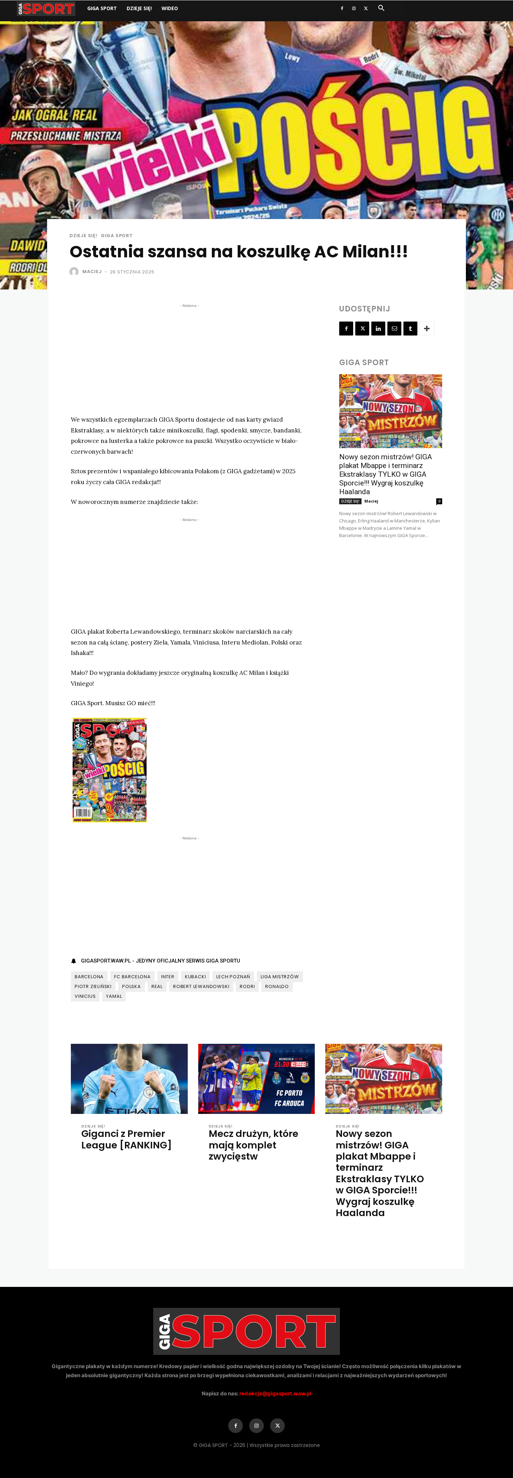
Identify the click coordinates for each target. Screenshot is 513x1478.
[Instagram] (354, 8)
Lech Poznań (233, 976)
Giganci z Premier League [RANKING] (126, 1139)
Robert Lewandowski (201, 986)
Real (157, 986)
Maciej (92, 271)
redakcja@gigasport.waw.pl (275, 1393)
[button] (381, 9)
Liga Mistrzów (280, 976)
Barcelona (89, 976)
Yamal (114, 996)
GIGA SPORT (102, 8)
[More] (426, 328)
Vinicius (85, 996)
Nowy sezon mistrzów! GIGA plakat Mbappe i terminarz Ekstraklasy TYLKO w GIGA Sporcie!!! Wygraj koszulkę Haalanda (385, 474)
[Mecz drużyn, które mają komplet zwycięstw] (256, 1079)
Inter (167, 976)
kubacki (195, 976)
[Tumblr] (410, 328)
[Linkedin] (378, 328)
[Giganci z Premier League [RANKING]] (129, 1079)
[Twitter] (365, 8)
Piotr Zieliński (93, 986)
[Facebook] (342, 8)
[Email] (394, 328)
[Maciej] (75, 271)
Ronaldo (277, 986)
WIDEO (170, 8)
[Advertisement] (189, 358)
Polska (131, 986)
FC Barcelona (132, 976)
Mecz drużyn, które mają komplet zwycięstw (253, 1145)
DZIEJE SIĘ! (139, 8)
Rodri (247, 986)
